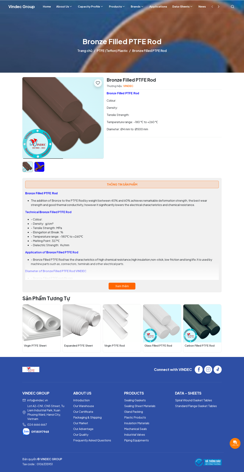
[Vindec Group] (30, 369)
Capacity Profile (89, 6)
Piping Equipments (136, 440)
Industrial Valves (134, 434)
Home (47, 6)
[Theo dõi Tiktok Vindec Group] (218, 370)
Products (115, 6)
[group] (63, 118)
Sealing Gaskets (135, 400)
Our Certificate (83, 411)
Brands (135, 6)
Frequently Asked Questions (92, 440)
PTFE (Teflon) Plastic (112, 50)
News (202, 6)
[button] (98, 118)
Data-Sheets (181, 6)
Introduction (81, 400)
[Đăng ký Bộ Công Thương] (208, 462)
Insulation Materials (136, 423)
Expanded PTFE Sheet (78, 345)
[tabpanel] (122, 240)
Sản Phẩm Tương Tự (46, 298)
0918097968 (40, 432)
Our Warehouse (83, 406)
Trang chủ (84, 50)
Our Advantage (83, 429)
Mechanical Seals (135, 429)
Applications (158, 6)
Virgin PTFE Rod (114, 345)
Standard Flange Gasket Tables (196, 406)
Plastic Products (135, 417)
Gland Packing (133, 411)
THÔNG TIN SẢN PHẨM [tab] (122, 184)
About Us (62, 6)
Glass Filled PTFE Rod (158, 345)
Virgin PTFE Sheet (35, 345)
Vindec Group (21, 6)
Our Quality (80, 434)
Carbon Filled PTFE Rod (200, 345)
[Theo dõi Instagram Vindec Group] (208, 370)
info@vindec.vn (37, 400)
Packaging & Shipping (87, 417)
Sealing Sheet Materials (139, 406)
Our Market (80, 423)
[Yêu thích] (98, 83)
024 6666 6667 (37, 424)
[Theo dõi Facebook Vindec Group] (199, 370)
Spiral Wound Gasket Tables (193, 400)
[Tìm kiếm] (232, 6)
